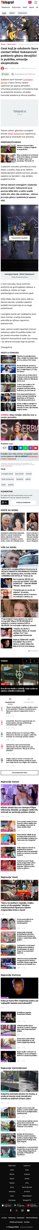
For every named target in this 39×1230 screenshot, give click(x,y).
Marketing (11, 1218)
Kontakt (26, 1222)
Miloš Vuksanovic (7, 479)
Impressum (20, 1218)
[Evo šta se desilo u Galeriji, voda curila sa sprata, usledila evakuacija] (19, 674)
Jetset (3, 44)
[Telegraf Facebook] (11, 1210)
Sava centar (19, 474)
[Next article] (37, 615)
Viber (4, 459)
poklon (28, 479)
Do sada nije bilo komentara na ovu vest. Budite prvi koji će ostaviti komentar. (16, 496)
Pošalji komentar (23, 502)
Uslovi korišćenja (6, 466)
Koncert (29, 474)
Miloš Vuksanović (16, 133)
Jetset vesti (11, 44)
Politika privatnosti (16, 1222)
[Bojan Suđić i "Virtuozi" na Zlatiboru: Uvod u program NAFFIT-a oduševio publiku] (8, 1056)
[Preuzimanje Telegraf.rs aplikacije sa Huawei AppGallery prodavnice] (32, 1205)
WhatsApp (33, 456)
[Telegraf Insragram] (22, 1210)
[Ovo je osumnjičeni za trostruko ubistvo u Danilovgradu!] (8, 924)
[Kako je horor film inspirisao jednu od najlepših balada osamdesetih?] (19, 988)
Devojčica (19, 479)
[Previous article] (1, 615)
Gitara (3, 485)
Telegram (11, 459)
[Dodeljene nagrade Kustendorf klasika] (8, 1017)
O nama (4, 1218)
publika (11, 485)
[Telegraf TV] (28, 1210)
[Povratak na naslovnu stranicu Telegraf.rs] (7, 2)
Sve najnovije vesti (19, 772)
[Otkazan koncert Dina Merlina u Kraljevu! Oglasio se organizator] (8, 149)
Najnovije (10, 781)
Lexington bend (7, 474)
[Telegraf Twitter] (16, 1210)
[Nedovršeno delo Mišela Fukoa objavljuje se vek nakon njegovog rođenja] (8, 1043)
